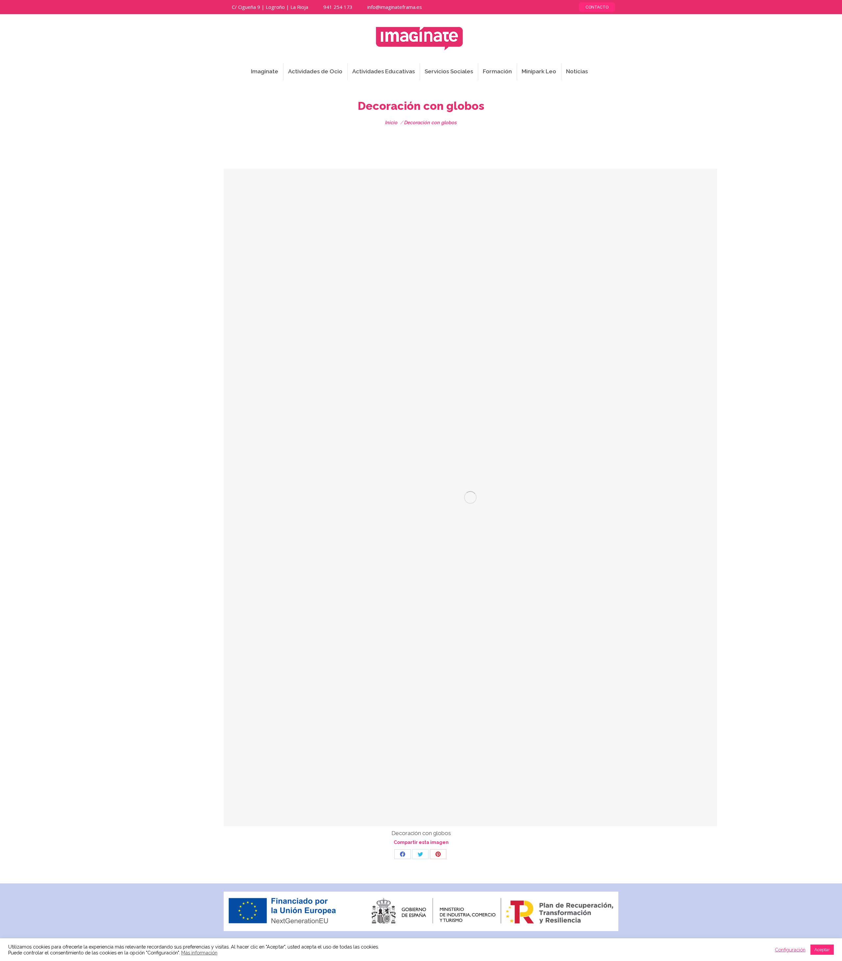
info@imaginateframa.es (394, 7)
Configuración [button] (790, 949)
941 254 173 (338, 7)
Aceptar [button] (822, 949)
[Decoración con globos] (470, 497)
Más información (199, 952)
